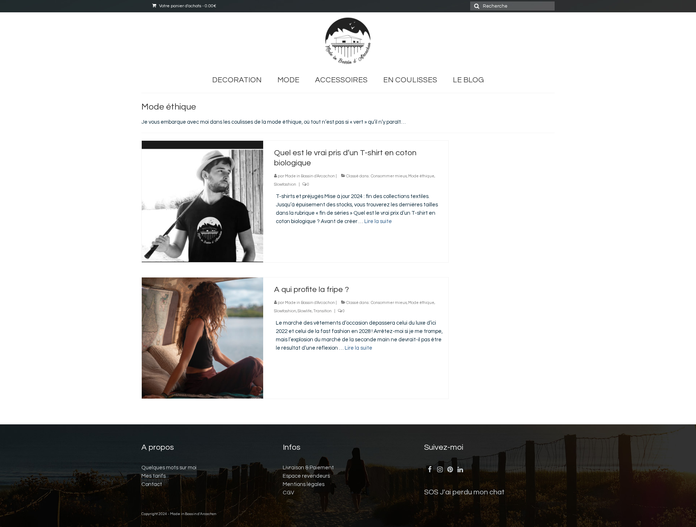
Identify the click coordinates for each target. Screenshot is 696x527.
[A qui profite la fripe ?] (202, 338)
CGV (288, 492)
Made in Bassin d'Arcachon (310, 176)
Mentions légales (303, 484)
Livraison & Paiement (308, 467)
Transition (322, 311)
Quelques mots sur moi (168, 467)
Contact (151, 484)
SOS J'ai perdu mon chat (464, 492)
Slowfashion (285, 184)
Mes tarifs (153, 476)
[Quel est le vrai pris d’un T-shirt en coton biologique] (202, 201)
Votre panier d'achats (187, 6)
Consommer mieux (389, 176)
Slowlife (305, 311)
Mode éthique (421, 176)
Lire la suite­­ (378, 221)
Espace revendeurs (306, 476)
